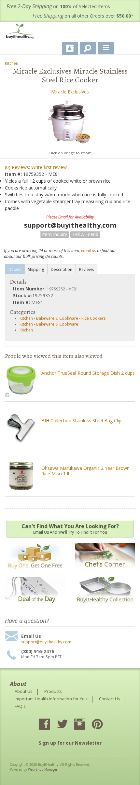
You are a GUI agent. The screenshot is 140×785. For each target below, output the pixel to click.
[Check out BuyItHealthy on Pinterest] (103, 725)
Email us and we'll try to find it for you (70, 529)
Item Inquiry (54, 234)
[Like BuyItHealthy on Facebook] (50, 725)
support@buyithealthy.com (46, 642)
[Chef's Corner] (105, 572)
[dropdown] (106, 48)
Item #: (14, 174)
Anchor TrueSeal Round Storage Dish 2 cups (88, 373)
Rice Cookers (93, 318)
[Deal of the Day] (35, 607)
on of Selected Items (58, 6)
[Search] (85, 47)
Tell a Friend (85, 234)
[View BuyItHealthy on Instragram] (85, 725)
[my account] (70, 48)
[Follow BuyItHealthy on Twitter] (68, 725)
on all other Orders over (83, 16)
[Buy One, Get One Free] (35, 572)
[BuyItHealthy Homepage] (21, 32)
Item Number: (30, 289)
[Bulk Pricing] (105, 607)
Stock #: (22, 295)
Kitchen (11, 63)
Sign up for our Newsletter (70, 743)
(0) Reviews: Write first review (36, 167)
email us (88, 250)
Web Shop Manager (42, 769)
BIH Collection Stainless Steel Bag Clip (81, 420)
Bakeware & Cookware (57, 318)
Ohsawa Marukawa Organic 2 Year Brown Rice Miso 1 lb (85, 471)
